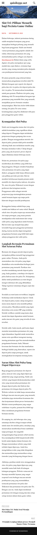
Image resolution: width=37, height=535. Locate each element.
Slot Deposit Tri (8, 60)
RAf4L (4, 33)
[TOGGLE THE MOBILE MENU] (3, 3)
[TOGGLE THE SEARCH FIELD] (34, 3)
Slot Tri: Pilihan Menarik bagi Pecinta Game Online (17, 24)
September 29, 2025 (16, 33)
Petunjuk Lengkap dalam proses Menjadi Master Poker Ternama (18, 523)
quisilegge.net (18, 2)
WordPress (23, 531)
